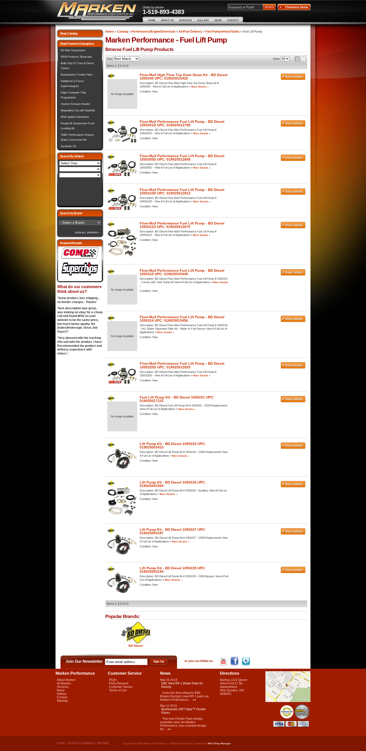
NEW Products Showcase (76, 56)
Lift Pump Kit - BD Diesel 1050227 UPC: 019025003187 (173, 531)
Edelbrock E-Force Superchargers (72, 84)
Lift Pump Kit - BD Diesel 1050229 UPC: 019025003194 (173, 570)
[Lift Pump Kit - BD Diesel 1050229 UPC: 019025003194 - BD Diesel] (110, 570)
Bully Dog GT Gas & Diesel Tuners (77, 66)
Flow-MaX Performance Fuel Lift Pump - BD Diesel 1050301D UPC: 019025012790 (182, 123)
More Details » (200, 86)
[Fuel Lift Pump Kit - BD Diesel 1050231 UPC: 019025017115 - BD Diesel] (110, 399)
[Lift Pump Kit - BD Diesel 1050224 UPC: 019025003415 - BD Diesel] (110, 446)
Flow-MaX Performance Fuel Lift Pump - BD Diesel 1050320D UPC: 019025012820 (182, 365)
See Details (293, 77)
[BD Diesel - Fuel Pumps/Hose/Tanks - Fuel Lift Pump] (135, 633)
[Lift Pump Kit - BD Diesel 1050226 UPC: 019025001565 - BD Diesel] (110, 484)
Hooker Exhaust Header (75, 103)
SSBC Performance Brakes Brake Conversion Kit (77, 137)
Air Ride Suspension (73, 50)
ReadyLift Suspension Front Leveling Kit (77, 126)
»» (194, 700)
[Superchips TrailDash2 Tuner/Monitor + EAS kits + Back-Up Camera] (80, 275)
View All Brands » (87, 232)
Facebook (235, 661)
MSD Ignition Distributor (75, 116)
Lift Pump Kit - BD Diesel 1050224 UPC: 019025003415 (173, 445)
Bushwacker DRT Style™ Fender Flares (183, 710)
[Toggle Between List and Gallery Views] (300, 58)
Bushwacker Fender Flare (76, 74)
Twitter (246, 661)
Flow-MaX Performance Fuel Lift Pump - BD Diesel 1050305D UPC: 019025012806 (182, 157)
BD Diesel (135, 646)
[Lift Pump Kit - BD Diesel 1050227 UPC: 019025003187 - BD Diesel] (110, 531)
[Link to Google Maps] (287, 701)
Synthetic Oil (68, 146)
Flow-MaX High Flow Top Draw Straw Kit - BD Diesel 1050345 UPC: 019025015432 (183, 76)
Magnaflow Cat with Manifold (78, 110)
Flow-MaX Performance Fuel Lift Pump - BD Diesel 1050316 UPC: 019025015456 (182, 318)
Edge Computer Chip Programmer (73, 95)
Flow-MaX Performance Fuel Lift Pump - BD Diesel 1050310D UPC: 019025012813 (182, 191)
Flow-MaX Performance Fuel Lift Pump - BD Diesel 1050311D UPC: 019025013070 (182, 225)
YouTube (224, 661)
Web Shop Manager (219, 743)
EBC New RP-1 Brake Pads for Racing (182, 685)
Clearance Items (294, 7)
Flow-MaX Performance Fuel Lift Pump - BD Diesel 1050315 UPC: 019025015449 (182, 272)
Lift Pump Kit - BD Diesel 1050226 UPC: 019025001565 (173, 484)
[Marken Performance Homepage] (97, 11)
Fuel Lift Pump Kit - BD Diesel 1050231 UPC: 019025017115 (177, 399)
